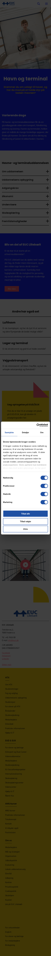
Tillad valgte (25, 521)
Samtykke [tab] (9, 432)
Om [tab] (41, 432)
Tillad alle (25, 514)
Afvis (25, 529)
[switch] (44, 486)
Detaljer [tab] (25, 432)
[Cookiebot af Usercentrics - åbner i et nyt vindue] (36, 425)
